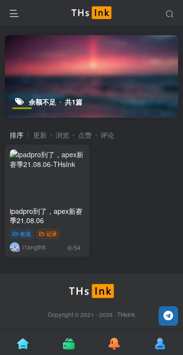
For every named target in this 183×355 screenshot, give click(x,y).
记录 (51, 233)
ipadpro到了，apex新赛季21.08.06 (46, 216)
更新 (40, 135)
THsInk (126, 314)
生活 (25, 233)
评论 (107, 135)
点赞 (85, 135)
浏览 (62, 135)
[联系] (168, 316)
